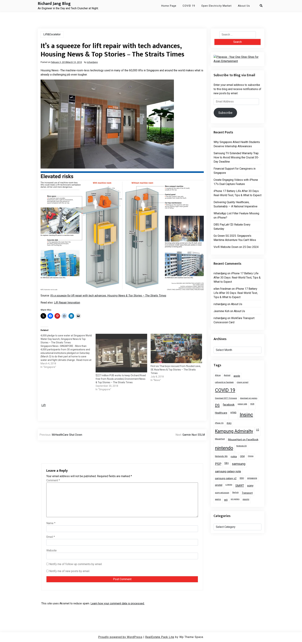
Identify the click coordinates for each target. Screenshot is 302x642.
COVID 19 (189, 5)
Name (50, 523)
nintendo (224, 448)
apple (236, 375)
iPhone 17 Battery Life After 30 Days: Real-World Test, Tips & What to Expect (237, 193)
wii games (235, 499)
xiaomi (246, 499)
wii (226, 499)
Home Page (168, 5)
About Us (244, 5)
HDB (252, 404)
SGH (242, 478)
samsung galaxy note (228, 471)
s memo (228, 484)
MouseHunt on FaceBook (243, 439)
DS (217, 405)
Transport (247, 492)
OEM (242, 456)
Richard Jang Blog (54, 3)
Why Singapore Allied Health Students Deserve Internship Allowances (237, 144)
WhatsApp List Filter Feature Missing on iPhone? (236, 215)
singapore (252, 478)
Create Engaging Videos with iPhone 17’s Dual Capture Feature (236, 182)
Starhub (235, 492)
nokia (234, 456)
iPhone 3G (219, 423)
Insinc (246, 415)
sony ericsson (222, 492)
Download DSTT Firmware (226, 398)
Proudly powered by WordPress (120, 637)
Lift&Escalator (52, 34)
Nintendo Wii (221, 456)
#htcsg (218, 375)
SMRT (239, 485)
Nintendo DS (241, 446)
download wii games (248, 398)
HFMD (233, 412)
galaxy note (242, 404)
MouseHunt (220, 439)
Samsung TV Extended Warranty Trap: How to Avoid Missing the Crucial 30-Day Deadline (236, 157)
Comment (53, 480)
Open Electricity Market (216, 5)
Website (51, 550)
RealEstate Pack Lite (159, 637)
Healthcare (221, 412)
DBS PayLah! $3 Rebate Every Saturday (232, 226)
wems (218, 499)
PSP (218, 464)
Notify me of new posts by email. (69, 571)
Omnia (250, 456)
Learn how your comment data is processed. (118, 603)
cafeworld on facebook (224, 382)
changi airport (242, 382)
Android (227, 375)
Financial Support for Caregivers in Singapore (235, 170)
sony (250, 485)
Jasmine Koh (221, 311)
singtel (218, 485)
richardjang (92, 62)
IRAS (229, 423)
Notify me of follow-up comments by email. (75, 564)
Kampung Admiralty (234, 431)
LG (257, 429)
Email (50, 536)
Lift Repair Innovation (67, 302)
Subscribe (225, 113)
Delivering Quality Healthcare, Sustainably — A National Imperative (235, 204)
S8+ (226, 463)
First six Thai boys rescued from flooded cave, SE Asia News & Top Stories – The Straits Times (176, 369)
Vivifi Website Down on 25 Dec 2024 (236, 247)
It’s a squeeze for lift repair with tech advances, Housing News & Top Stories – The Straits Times (108, 295)
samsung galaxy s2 (225, 478)
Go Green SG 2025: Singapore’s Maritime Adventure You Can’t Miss (235, 238)
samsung (238, 464)
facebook (229, 404)
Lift (43, 405)
